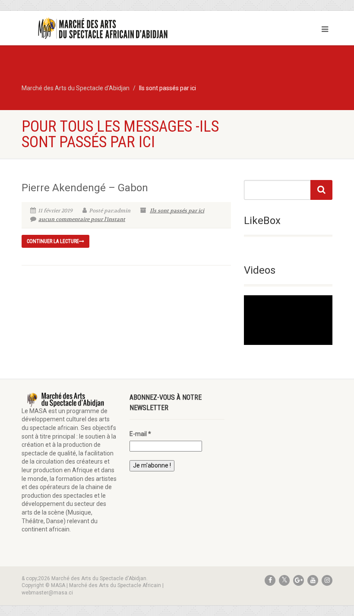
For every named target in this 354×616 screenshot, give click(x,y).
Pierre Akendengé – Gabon (85, 188)
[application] (288, 320)
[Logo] (96, 28)
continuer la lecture (53, 241)
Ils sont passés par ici (177, 210)
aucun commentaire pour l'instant (81, 219)
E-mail (140, 433)
